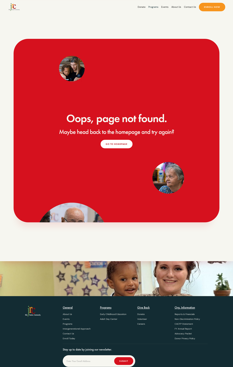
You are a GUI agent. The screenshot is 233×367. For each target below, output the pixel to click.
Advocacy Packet (183, 333)
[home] (14, 7)
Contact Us (190, 6)
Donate (142, 6)
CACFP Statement (184, 323)
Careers (141, 323)
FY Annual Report (183, 328)
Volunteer (142, 319)
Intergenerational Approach (77, 328)
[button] (153, 7)
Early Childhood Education (113, 314)
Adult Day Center (108, 319)
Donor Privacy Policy (185, 338)
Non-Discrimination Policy (187, 319)
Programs (67, 323)
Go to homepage (116, 144)
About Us (176, 6)
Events (164, 6)
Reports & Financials (185, 314)
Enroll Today (69, 338)
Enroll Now (212, 7)
